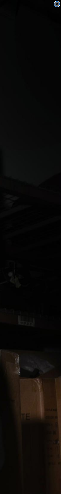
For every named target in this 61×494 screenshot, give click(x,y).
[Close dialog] (57, 4)
